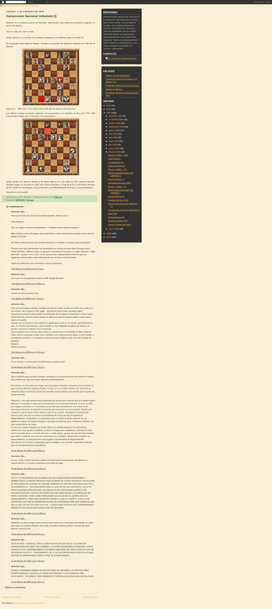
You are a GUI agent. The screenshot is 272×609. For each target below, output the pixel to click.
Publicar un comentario (15, 587)
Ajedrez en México (114, 89)
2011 (108, 105)
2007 (108, 237)
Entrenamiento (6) (116, 196)
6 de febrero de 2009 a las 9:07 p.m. (27, 269)
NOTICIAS (20, 200)
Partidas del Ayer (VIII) (118, 200)
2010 (108, 109)
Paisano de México (116, 166)
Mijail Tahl (112, 214)
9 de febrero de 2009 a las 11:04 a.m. (28, 352)
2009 (108, 113)
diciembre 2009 (116, 116)
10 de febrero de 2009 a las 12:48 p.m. (28, 513)
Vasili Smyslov (114, 159)
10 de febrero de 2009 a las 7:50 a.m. (28, 367)
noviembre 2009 (116, 119)
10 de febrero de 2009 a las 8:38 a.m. (28, 450)
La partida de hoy (116, 162)
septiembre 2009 (116, 127)
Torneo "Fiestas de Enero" (120, 225)
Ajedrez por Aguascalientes (118, 75)
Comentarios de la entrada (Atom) (30, 603)
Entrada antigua (90, 597)
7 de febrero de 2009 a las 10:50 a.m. (28, 284)
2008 (108, 233)
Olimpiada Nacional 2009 (119, 183)
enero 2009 (114, 229)
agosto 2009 (114, 130)
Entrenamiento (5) (116, 217)
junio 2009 (114, 137)
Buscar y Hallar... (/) (117, 187)
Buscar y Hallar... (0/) (117, 169)
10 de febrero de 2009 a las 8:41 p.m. (28, 534)
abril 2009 (113, 145)
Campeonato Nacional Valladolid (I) (31, 16)
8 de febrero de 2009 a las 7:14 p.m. (27, 298)
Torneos (29, 200)
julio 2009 (113, 134)
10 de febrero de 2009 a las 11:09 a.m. (28, 468)
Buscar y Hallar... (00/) (118, 155)
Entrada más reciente (11, 597)
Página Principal (52, 597)
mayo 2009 (114, 141)
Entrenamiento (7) (116, 179)
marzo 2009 (114, 148)
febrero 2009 (115, 152)
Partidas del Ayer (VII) (118, 221)
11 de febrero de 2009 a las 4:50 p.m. (28, 561)
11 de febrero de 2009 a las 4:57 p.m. (28, 582)
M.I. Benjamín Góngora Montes (122, 58)
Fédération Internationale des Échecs (122, 86)
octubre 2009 (115, 123)
